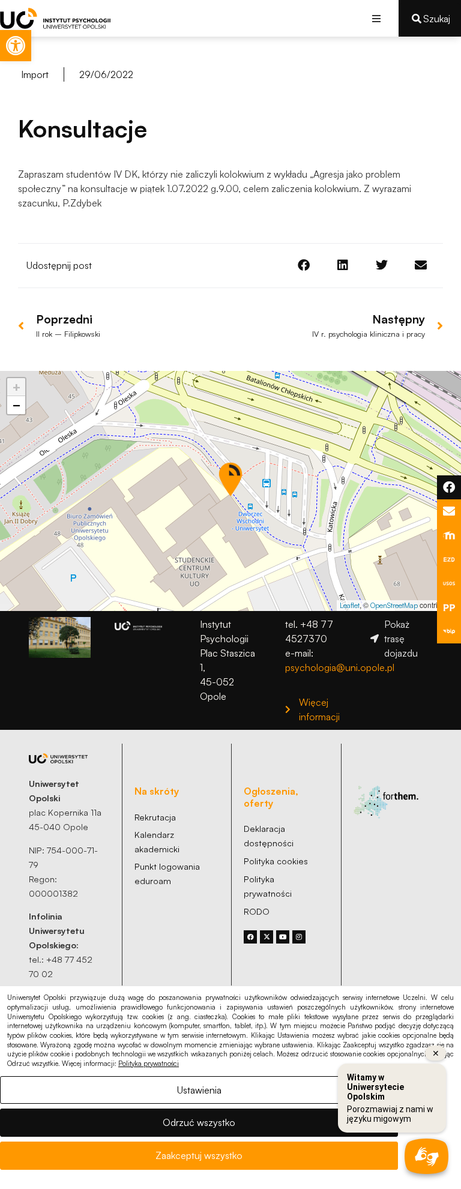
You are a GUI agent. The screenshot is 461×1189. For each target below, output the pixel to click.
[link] (15, 45)
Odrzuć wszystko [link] (199, 1122)
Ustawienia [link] (199, 1090)
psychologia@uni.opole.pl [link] (339, 667)
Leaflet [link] (350, 605)
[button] (376, 18)
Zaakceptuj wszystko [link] (199, 1155)
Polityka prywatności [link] (148, 1063)
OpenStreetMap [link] (394, 605)
